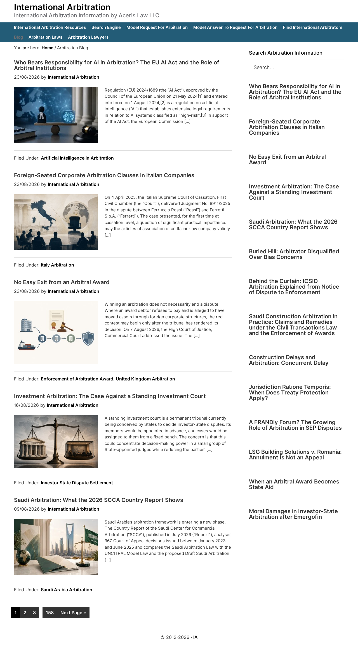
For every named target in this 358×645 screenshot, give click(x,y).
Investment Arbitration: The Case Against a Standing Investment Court (110, 396)
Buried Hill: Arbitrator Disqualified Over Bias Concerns (294, 254)
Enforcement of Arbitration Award (77, 379)
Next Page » (73, 612)
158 (50, 612)
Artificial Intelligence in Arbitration (77, 158)
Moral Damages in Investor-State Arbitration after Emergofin (293, 514)
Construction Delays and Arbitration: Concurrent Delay (289, 360)
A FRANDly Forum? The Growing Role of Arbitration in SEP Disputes (295, 425)
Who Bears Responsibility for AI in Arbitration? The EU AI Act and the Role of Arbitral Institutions (116, 65)
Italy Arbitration (57, 265)
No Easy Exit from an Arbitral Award (62, 282)
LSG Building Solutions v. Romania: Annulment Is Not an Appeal (295, 454)
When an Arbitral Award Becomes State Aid (294, 484)
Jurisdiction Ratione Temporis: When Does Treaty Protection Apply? (290, 392)
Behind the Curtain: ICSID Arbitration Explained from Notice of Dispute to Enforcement (294, 287)
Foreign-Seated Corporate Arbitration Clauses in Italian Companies (104, 175)
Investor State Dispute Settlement (77, 482)
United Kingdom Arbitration (145, 379)
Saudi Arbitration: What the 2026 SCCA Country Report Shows (98, 500)
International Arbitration (62, 7)
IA (195, 637)
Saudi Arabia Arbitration (66, 589)
